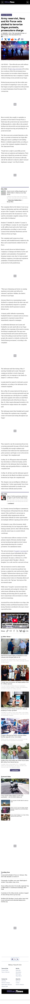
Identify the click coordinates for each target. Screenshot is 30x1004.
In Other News (5, 636)
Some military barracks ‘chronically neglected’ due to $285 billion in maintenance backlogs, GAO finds (15, 887)
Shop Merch (19, 976)
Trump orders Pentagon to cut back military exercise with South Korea (20, 815)
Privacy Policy (5, 970)
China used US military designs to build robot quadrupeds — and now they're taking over (12, 796)
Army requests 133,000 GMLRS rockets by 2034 (19, 801)
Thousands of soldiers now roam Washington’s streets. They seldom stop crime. (14, 881)
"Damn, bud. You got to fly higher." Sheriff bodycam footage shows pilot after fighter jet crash (19, 809)
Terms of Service (5, 972)
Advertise (4, 980)
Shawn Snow (11, 200)
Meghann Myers (17, 200)
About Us (18, 980)
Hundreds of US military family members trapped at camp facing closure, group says (14, 893)
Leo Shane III (11, 503)
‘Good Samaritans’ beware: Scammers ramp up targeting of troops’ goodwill (14, 709)
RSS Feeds (18, 974)
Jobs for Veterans (20, 984)
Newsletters (18, 972)
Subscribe (18, 970)
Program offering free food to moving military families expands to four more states (13, 736)
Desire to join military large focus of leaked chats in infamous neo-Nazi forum (17, 192)
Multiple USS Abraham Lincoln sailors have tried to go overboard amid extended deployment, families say (14, 900)
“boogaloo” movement (20, 551)
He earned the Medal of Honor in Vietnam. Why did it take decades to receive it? (14, 875)
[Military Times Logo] (9, 2)
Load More (15, 770)
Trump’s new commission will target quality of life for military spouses (15, 683)
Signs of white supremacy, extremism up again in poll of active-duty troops (17, 497)
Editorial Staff (5, 986)
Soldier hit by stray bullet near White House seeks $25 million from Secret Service (15, 761)
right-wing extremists (15, 69)
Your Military (6, 15)
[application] (15, 786)
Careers (17, 982)
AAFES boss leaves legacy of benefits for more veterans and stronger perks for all (14, 656)
